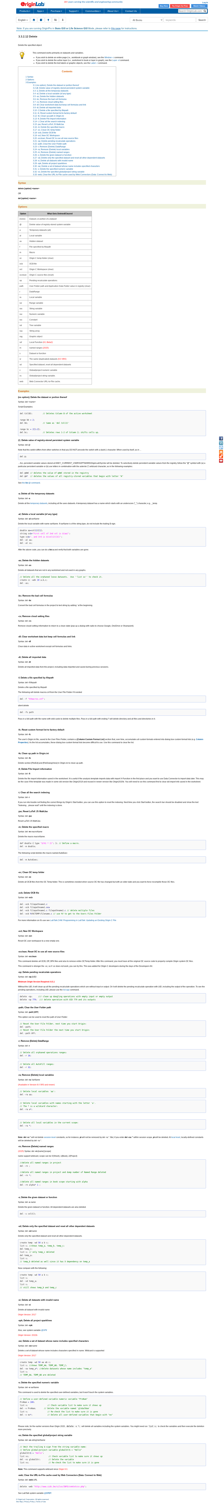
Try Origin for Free (180, 6)
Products (24, 11)
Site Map (19, 1502)
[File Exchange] (221, 456)
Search (202, 20)
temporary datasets (38, 503)
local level (175, 1137)
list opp (66, 990)
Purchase (56, 11)
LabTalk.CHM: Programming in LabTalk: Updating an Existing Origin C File (83, 920)
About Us (112, 11)
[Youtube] (221, 461)
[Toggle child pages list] (62, 20)
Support (73, 11)
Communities (92, 11)
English (22, 20)
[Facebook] (221, 438)
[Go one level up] (48, 20)
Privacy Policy (29, 1502)
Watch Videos (199, 6)
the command (31, 483)
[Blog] (221, 447)
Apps (39, 11)
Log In (205, 2)
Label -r (94, 63)
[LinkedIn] (221, 443)
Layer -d (116, 60)
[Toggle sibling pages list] (55, 20)
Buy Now (164, 6)
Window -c (109, 57)
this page (116, 28)
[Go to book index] (41, 20)
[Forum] (221, 452)
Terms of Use (41, 1502)
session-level (50, 1137)
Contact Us (131, 11)
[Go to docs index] (34, 20)
